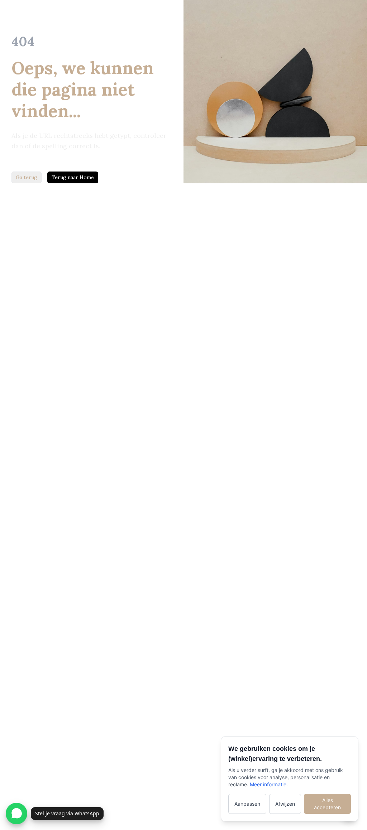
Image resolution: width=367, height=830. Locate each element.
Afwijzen (285, 804)
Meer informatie (268, 784)
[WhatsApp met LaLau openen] (16, 813)
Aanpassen (247, 804)
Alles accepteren (327, 803)
